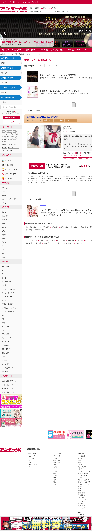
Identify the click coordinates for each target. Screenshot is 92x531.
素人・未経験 (6, 281)
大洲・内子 (5, 220)
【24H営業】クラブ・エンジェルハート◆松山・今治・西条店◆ (27, 42)
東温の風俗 (29, 230)
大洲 (14, 131)
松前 (3, 250)
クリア (11, 122)
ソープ (4, 192)
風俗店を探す (16, 50)
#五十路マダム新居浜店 (9, 144)
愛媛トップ (5, 50)
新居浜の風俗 (64, 227)
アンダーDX (25, 2)
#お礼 (14, 139)
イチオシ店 (9, 178)
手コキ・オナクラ (8, 312)
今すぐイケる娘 (10, 174)
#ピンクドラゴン (13, 147)
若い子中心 (5, 345)
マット (4, 315)
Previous (5, 33)
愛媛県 (37, 8)
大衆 (3, 323)
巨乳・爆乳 (5, 334)
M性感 (4, 285)
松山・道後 (5, 216)
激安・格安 (5, 327)
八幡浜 (4, 242)
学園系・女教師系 (8, 304)
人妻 (8, 137)
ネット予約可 (51, 240)
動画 (78, 50)
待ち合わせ (5, 330)
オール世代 (5, 364)
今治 (9, 139)
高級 (3, 319)
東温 (3, 253)
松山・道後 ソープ (8, 388)
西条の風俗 (55, 227)
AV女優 (4, 360)
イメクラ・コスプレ (9, 289)
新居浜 (4, 139)
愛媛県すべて (6, 212)
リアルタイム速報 (57, 50)
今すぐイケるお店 (11, 169)
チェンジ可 (79, 240)
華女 (3, 131)
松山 (12, 137)
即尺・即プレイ (7, 349)
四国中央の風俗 (39, 230)
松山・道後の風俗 (31, 227)
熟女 (3, 137)
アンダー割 (44, 50)
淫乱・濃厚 (5, 353)
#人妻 (4, 142)
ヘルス (4, 195)
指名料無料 (38, 243)
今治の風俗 (74, 227)
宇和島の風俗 (84, 227)
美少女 (4, 300)
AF (17, 137)
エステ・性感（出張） (9, 199)
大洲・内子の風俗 (44, 227)
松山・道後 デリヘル (9, 381)
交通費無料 (29, 243)
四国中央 (5, 257)
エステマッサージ (8, 296)
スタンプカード (80, 243)
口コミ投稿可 (61, 240)
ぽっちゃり (5, 278)
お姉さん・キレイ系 (9, 308)
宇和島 (12, 134)
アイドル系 (5, 341)
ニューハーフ (6, 338)
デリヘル (5, 134)
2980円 (9, 131)
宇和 (3, 238)
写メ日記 (71, 50)
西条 (16, 134)
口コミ (85, 50)
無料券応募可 (69, 243)
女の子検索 (9, 165)
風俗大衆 (35, 2)
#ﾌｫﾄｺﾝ (4, 147)
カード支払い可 (58, 243)
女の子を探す (30, 50)
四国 (31, 8)
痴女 (3, 357)
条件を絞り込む (11, 117)
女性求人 (16, 2)
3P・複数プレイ (7, 368)
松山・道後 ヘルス (8, 392)
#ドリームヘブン (7, 150)
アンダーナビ (6, 2)
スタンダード (6, 266)
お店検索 (8, 160)
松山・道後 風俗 (7, 385)
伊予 (3, 246)
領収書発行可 (48, 243)
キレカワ (5, 372)
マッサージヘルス (8, 293)
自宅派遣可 (71, 240)
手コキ (4, 203)
